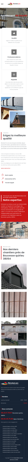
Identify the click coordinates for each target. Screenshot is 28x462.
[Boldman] (14, 4)
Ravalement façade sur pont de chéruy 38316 (11, 439)
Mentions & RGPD (14, 459)
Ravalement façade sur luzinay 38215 (9, 441)
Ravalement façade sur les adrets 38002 (10, 437)
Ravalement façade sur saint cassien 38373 (10, 450)
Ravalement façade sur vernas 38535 (9, 435)
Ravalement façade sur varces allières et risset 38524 (12, 433)
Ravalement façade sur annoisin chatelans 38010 (11, 444)
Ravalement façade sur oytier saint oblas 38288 (11, 452)
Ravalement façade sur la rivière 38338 (10, 431)
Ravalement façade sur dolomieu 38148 (10, 426)
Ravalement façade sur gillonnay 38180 (10, 448)
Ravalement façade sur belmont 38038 (10, 446)
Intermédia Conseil (18, 458)
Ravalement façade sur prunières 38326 (10, 430)
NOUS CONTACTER (5, 168)
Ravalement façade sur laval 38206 (9, 428)
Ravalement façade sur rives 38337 (9, 443)
